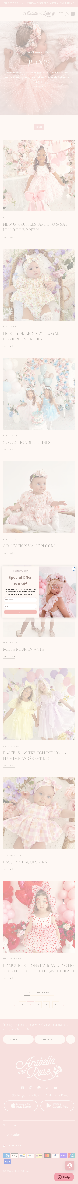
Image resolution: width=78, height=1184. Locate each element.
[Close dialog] (73, 569)
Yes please (20, 612)
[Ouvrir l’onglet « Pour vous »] (69, 1165)
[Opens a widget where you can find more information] (63, 1177)
